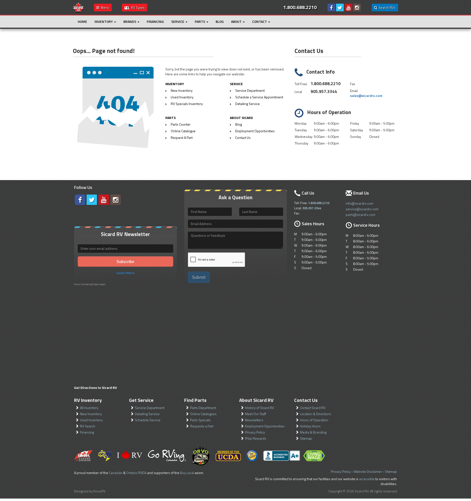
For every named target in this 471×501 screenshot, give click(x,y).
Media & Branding (313, 432)
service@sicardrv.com (362, 208)
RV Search (87, 426)
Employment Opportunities (255, 130)
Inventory (104, 21)
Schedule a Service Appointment (259, 97)
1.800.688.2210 (325, 83)
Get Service (141, 400)
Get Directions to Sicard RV (95, 387)
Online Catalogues (203, 413)
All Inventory (89, 407)
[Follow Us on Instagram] (357, 7)
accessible (367, 478)
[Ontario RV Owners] (201, 455)
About (236, 21)
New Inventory (182, 90)
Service (178, 21)
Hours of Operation (314, 419)
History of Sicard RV (259, 407)
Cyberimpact (98, 284)
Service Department (250, 90)
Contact (260, 21)
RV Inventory (88, 400)
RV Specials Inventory (187, 103)
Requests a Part (201, 426)
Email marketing (83, 284)
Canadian (115, 472)
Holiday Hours (310, 426)
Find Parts (195, 400)
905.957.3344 (324, 91)
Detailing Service (247, 103)
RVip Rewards (255, 438)
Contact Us (243, 137)
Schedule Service (147, 419)
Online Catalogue (183, 130)
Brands (130, 21)
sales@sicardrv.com (366, 95)
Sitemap (306, 438)
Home (82, 21)
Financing (155, 21)
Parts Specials (200, 419)
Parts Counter (181, 124)
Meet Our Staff (255, 413)
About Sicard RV (256, 400)
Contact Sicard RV (313, 407)
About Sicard (241, 117)
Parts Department (203, 407)
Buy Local (187, 472)
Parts (200, 21)
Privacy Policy (255, 432)
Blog (220, 21)
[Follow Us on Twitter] (340, 7)
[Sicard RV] (78, 7)
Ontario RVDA (136, 472)
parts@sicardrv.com (360, 214)
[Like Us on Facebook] (331, 7)
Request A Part (182, 137)
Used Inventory (182, 97)
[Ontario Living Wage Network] (314, 455)
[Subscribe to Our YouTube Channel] (348, 7)
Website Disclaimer (368, 471)
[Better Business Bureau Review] (281, 455)
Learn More (125, 272)
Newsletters (254, 419)
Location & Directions (315, 413)
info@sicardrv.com (359, 203)
